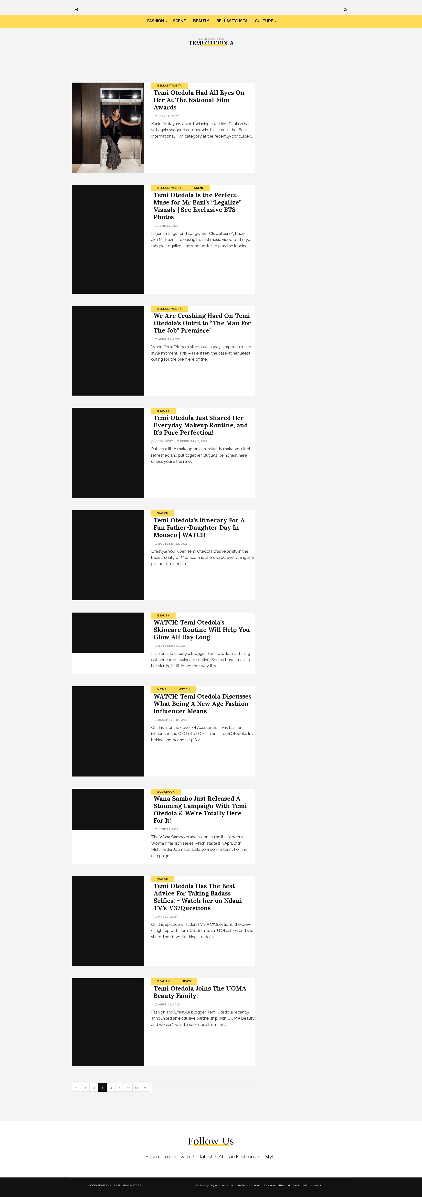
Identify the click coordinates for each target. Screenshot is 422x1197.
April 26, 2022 (168, 339)
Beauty (201, 21)
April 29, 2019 (168, 1004)
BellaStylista (232, 21)
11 (136, 1087)
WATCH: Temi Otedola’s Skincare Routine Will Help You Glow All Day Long (202, 629)
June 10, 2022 (168, 225)
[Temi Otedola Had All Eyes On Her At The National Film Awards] (108, 128)
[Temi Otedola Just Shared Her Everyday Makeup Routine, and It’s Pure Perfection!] (108, 453)
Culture (264, 21)
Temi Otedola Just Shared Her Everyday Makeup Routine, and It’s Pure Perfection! (201, 425)
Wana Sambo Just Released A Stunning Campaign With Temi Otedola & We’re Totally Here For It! (200, 809)
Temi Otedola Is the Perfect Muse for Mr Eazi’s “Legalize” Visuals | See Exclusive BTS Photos (198, 206)
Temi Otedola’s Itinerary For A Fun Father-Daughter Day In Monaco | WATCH (199, 527)
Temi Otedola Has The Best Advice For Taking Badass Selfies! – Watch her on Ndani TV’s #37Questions (198, 897)
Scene (179, 21)
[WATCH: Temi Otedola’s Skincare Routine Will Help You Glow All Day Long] (108, 633)
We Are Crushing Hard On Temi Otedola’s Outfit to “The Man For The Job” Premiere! (202, 323)
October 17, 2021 (171, 645)
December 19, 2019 (172, 719)
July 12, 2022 (167, 116)
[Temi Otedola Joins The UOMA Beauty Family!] (108, 1022)
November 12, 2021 (172, 543)
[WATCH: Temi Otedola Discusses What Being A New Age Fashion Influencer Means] (108, 731)
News (162, 689)
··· (128, 1087)
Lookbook (166, 791)
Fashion (155, 21)
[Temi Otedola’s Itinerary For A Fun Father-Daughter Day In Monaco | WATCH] (108, 555)
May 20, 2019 (167, 916)
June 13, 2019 (168, 829)
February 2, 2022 (193, 441)
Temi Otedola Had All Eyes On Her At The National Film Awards (199, 100)
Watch (162, 513)
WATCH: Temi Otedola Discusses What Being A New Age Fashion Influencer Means (203, 703)
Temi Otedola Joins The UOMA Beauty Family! (200, 992)
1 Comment (164, 441)
